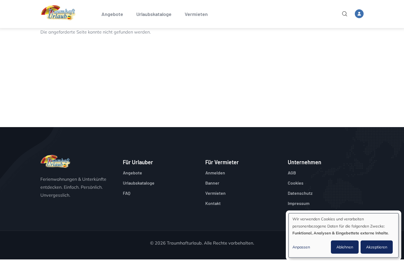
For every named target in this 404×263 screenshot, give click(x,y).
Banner (212, 182)
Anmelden (215, 172)
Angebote (112, 14)
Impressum (298, 203)
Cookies (295, 182)
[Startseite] (58, 13)
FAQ (126, 193)
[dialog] (344, 235)
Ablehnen (344, 247)
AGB (292, 172)
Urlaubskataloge (153, 14)
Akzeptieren (376, 247)
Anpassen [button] (301, 247)
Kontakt (213, 203)
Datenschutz (300, 193)
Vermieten (196, 14)
